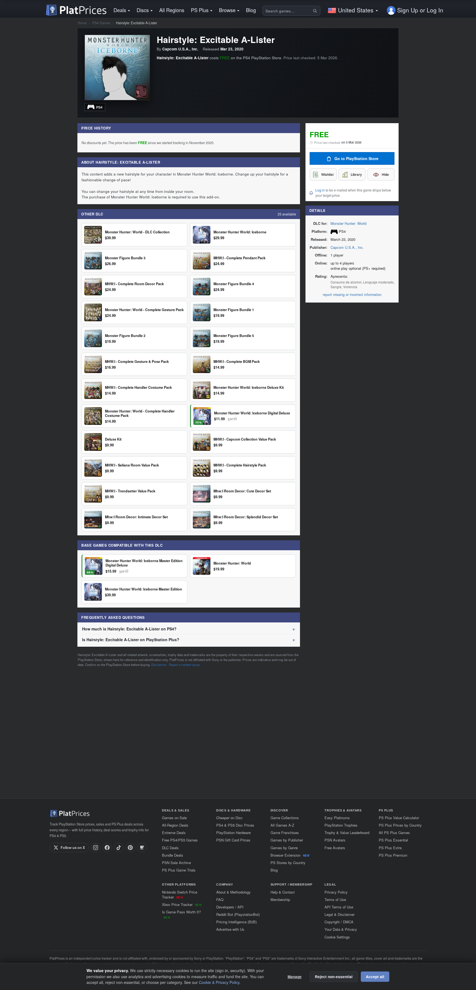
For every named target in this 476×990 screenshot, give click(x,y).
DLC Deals (170, 847)
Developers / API (230, 907)
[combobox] (287, 10)
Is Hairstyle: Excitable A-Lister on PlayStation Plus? (130, 639)
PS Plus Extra (390, 847)
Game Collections (285, 817)
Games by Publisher (287, 840)
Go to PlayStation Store (356, 158)
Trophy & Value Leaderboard (346, 832)
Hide (385, 174)
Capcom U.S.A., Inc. (347, 247)
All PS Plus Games (394, 832)
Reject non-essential (334, 976)
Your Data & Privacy (340, 929)
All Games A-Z (282, 825)
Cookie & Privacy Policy (219, 982)
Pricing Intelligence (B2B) (236, 921)
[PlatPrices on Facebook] (107, 847)
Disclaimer (158, 664)
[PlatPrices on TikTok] (118, 847)
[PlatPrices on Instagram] (95, 847)
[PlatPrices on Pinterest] (130, 847)
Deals (119, 10)
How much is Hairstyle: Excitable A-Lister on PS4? (129, 629)
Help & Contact (283, 892)
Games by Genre (284, 847)
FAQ (219, 899)
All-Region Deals (175, 825)
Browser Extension (290, 855)
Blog (251, 10)
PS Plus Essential (393, 840)
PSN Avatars (334, 840)
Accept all (375, 976)
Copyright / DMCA (338, 921)
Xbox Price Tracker (182, 904)
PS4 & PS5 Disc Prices (235, 825)
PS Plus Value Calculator (399, 817)
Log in (320, 190)
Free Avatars (334, 847)
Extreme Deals (174, 832)
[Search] (316, 10)
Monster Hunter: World (348, 223)
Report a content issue (184, 664)
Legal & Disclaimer (339, 914)
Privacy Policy (336, 892)
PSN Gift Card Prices (233, 840)
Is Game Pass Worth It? (181, 914)
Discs (143, 10)
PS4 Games (101, 23)
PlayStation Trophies (341, 825)
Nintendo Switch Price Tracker (179, 894)
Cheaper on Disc (229, 817)
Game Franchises (285, 832)
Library (356, 174)
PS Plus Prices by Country (400, 825)
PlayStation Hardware (233, 832)
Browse (227, 10)
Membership (280, 899)
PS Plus (200, 10)
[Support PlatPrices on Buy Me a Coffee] (142, 847)
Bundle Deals (172, 855)
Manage (295, 976)
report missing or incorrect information (352, 294)
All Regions (171, 10)
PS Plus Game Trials (179, 870)
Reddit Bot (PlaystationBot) (238, 914)
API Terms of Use (338, 907)
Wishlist (327, 174)
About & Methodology (233, 892)
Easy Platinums (337, 817)
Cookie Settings (337, 937)
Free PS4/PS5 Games (180, 840)
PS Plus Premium (393, 855)
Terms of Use (335, 899)
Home (82, 23)
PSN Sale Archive (176, 862)
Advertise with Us (230, 929)
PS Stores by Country (288, 862)
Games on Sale (174, 817)
